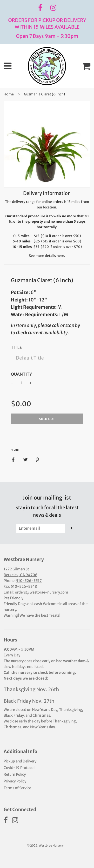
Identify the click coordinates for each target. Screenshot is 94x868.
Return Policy (15, 774)
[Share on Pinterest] (37, 459)
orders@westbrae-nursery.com (41, 592)
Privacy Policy (15, 781)
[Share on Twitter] (25, 459)
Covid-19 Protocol (19, 767)
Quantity (21, 374)
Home (9, 94)
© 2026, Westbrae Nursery (45, 845)
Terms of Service (17, 788)
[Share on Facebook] (15, 459)
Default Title (30, 358)
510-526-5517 (29, 580)
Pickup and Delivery (20, 761)
